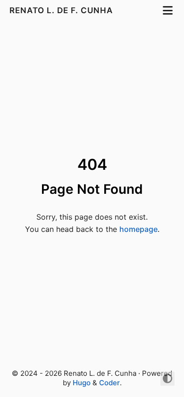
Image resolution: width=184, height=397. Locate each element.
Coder (109, 382)
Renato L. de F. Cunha (62, 10)
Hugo (82, 382)
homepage (138, 229)
